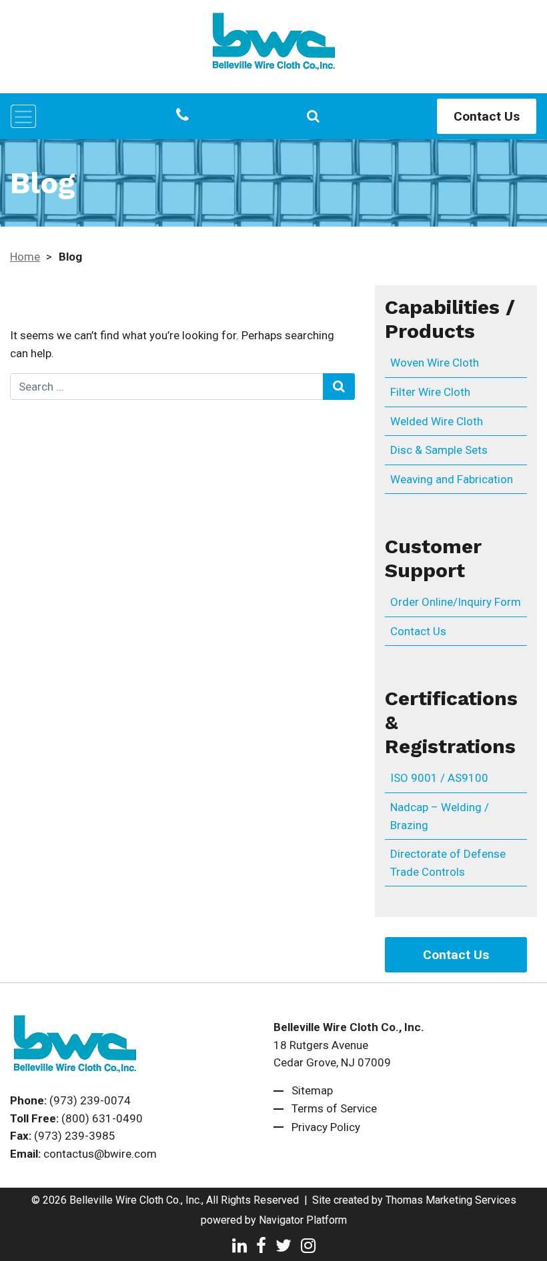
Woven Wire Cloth (434, 362)
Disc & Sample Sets (439, 450)
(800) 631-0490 (102, 1118)
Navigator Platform (303, 1220)
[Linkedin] (239, 1244)
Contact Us (487, 116)
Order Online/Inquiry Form (455, 602)
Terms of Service (334, 1108)
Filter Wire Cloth (430, 392)
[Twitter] (284, 1244)
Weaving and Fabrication (451, 479)
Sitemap (312, 1090)
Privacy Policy (326, 1127)
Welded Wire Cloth (436, 421)
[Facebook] (261, 1244)
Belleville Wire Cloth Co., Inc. (135, 1200)
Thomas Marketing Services (451, 1200)
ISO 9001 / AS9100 (439, 777)
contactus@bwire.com (100, 1153)
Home (25, 256)
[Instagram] (308, 1244)
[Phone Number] (182, 116)
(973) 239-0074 (90, 1100)
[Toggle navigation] (23, 117)
